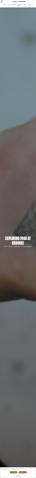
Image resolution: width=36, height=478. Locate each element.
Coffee (9, 4)
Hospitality (13, 4)
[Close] (35, 469)
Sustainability (19, 4)
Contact (18, 5)
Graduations (30, 4)
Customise (18, 475)
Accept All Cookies (22, 472)
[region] (18, 472)
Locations (5, 4)
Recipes (25, 4)
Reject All (13, 472)
